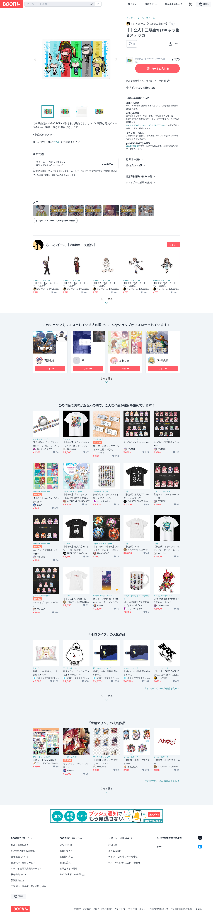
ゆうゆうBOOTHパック (158, 125)
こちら (56, 141)
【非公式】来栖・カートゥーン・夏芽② (135, 284)
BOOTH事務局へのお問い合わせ (124, 862)
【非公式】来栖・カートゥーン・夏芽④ (75, 284)
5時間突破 (162, 360)
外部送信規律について (159, 909)
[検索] (91, 4)
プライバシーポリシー (137, 909)
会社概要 (77, 909)
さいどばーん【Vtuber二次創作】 (71, 245)
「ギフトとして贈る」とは (142, 87)
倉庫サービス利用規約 (102, 909)
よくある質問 (114, 850)
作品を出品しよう (173, 4)
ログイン (132, 4)
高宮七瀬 (49, 360)
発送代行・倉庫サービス (23, 862)
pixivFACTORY (132, 146)
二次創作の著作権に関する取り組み (28, 886)
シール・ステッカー (147, 18)
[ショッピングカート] (190, 4)
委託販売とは (17, 880)
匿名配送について (20, 856)
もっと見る (106, 378)
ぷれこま (124, 360)
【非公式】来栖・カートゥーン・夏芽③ (105, 284)
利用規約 (87, 909)
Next (116, 59)
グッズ (129, 18)
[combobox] (59, 4)
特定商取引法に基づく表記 (139, 176)
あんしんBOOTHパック (136, 125)
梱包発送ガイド (18, 874)
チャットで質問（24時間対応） (123, 856)
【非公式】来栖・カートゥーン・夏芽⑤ (45, 284)
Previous (35, 59)
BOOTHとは (151, 4)
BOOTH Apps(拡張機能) (23, 850)
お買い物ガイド (67, 850)
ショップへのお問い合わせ (139, 182)
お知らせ (112, 844)
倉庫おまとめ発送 (68, 868)
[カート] (171, 23)
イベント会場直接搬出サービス (26, 868)
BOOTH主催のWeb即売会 (72, 874)
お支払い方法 (135, 165)
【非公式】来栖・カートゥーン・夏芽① (165, 284)
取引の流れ (134, 159)
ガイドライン (120, 909)
